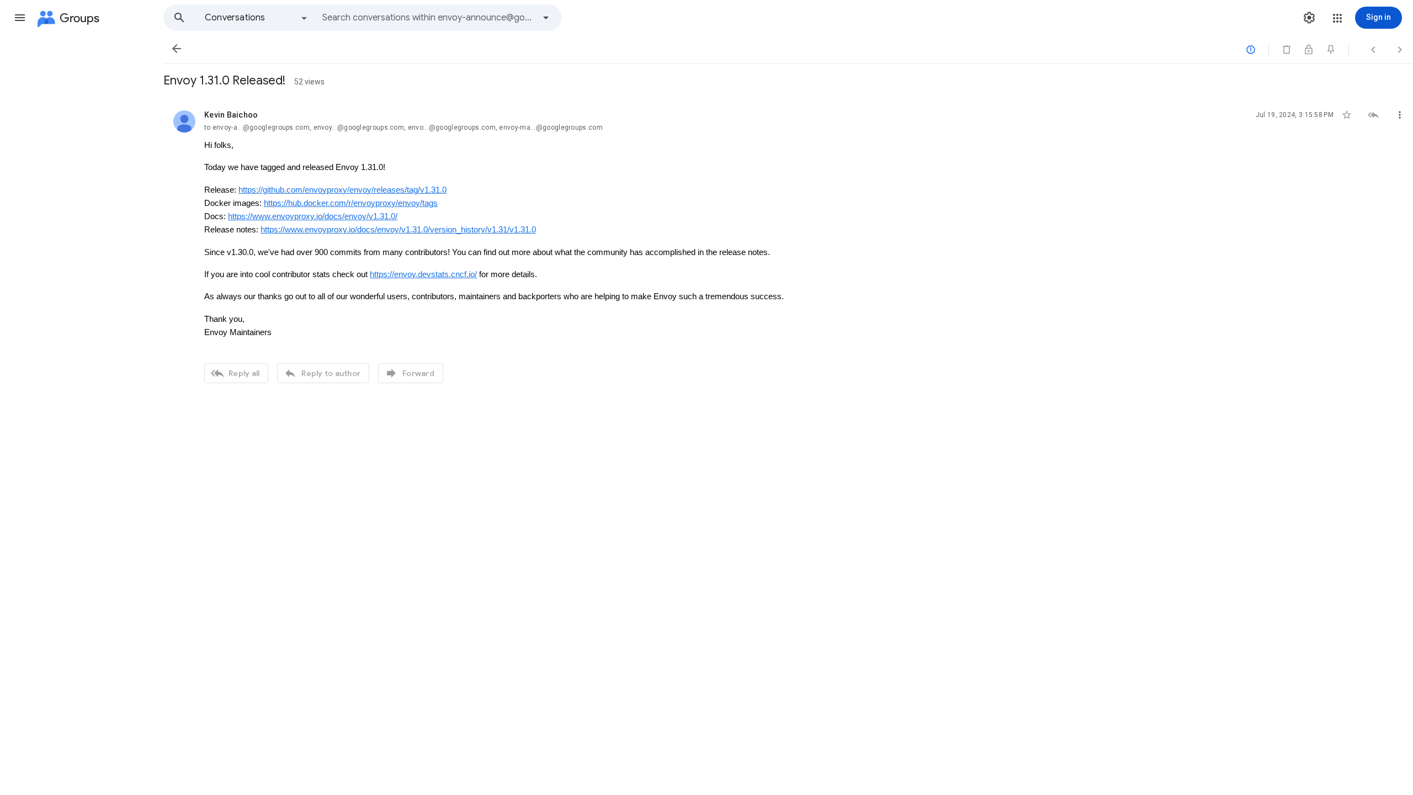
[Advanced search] (545, 17)
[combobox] (428, 17)
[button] (20, 17)
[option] (256, 17)
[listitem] (788, 245)
